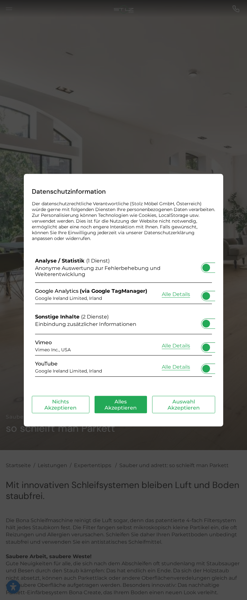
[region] (123, 318)
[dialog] (123, 300)
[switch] (206, 265)
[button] (206, 267)
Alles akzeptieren (121, 404)
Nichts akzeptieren (60, 404)
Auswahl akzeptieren (184, 404)
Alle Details (176, 294)
